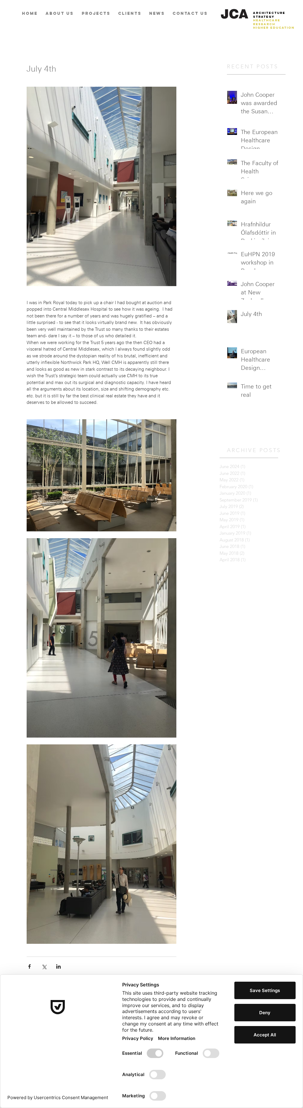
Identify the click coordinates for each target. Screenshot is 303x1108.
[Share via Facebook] (29, 966)
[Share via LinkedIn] (58, 966)
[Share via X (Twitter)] (44, 966)
